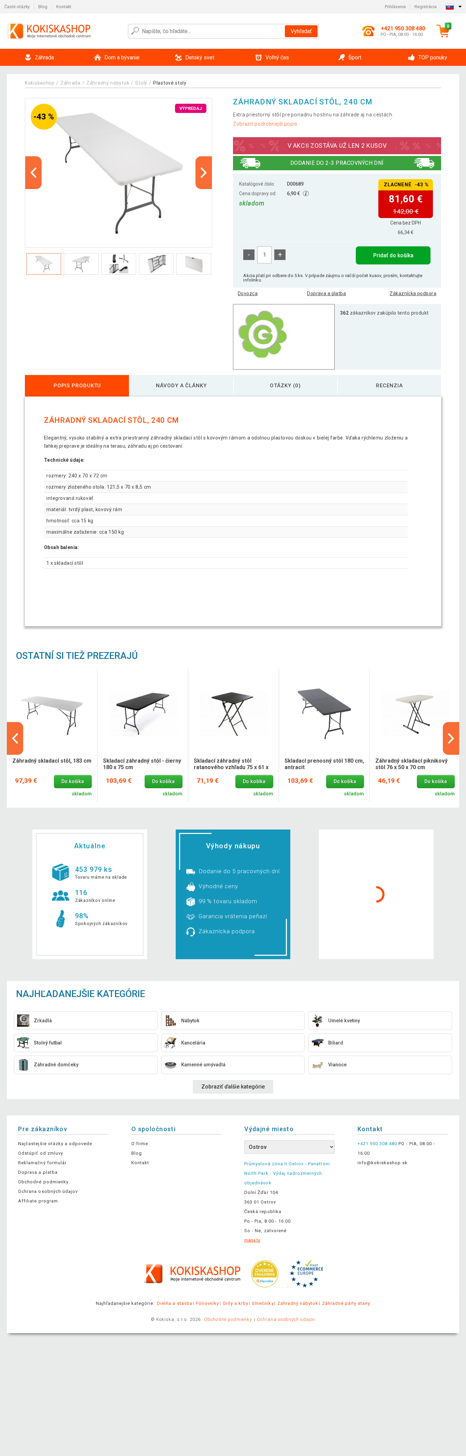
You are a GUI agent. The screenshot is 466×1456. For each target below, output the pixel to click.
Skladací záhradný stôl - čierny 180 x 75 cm (142, 764)
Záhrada (70, 83)
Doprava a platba (326, 293)
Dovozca (248, 293)
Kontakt (63, 6)
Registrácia (425, 6)
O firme (139, 1143)
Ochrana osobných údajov (48, 1191)
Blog (42, 6)
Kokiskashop (40, 83)
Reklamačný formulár (42, 1162)
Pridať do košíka (393, 255)
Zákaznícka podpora (413, 293)
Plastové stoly (170, 83)
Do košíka (72, 781)
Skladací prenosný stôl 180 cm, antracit (324, 764)
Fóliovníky (207, 1303)
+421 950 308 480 (377, 1143)
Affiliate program (38, 1200)
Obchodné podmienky (43, 1181)
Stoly (141, 83)
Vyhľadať (301, 31)
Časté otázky (17, 6)
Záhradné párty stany (346, 1303)
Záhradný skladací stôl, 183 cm (51, 761)
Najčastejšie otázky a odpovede (55, 1143)
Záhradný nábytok (107, 83)
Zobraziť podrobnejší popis (265, 124)
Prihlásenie (395, 6)
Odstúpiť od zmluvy (40, 1153)
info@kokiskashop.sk (383, 1162)
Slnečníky (263, 1303)
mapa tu (252, 1240)
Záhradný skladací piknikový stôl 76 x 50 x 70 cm (411, 764)
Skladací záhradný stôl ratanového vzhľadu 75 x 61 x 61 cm (231, 764)
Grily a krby (235, 1303)
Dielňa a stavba (174, 1303)
